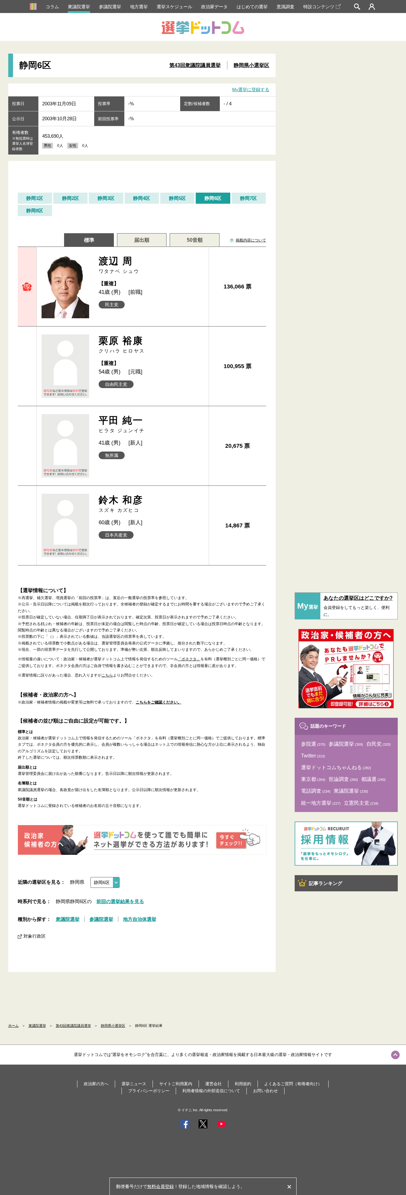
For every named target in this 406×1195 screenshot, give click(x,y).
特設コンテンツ (318, 6)
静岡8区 (34, 210)
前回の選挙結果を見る (120, 901)
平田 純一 (122, 424)
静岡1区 (34, 198)
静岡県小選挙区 (251, 65)
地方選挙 (139, 6)
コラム (52, 6)
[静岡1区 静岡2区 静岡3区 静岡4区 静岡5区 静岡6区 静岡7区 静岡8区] (105, 882)
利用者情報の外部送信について (211, 1090)
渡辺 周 (119, 265)
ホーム (13, 1025)
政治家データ (214, 6)
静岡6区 (213, 198)
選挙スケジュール (174, 6)
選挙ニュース (133, 1083)
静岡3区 (106, 198)
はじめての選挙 (252, 6)
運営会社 (213, 1083)
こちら (107, 675)
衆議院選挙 (79, 6)
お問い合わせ (265, 1090)
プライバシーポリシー (148, 1090)
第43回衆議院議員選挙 (195, 65)
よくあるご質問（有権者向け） (293, 1083)
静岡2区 (70, 198)
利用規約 (243, 1083)
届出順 (141, 240)
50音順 (195, 240)
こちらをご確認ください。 (158, 702)
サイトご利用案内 (175, 1083)
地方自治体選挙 (139, 919)
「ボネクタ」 (189, 659)
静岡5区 (177, 198)
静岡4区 (141, 198)
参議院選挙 (110, 6)
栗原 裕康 (122, 344)
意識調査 (285, 6)
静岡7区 (248, 198)
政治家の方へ (96, 1083)
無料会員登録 (160, 1186)
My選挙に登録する (250, 89)
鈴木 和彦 (121, 504)
